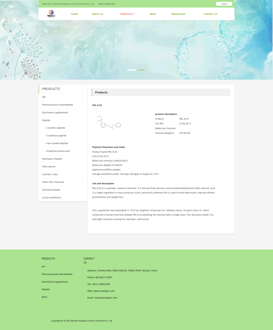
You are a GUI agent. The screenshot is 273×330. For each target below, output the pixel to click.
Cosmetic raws (50, 174)
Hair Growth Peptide (57, 143)
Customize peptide (56, 135)
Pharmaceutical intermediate (57, 104)
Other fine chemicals (53, 181)
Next (268, 40)
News (153, 13)
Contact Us (210, 13)
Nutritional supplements (55, 112)
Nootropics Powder (52, 158)
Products (126, 13)
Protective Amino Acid (58, 151)
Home (74, 13)
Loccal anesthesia (51, 197)
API (44, 96)
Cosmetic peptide (55, 127)
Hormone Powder (51, 189)
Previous (5, 40)
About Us (97, 13)
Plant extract (48, 166)
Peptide (46, 120)
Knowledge (178, 13)
